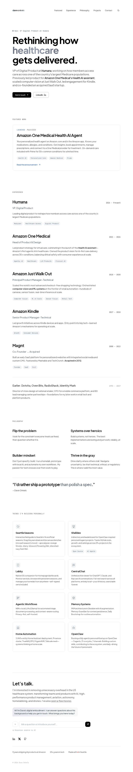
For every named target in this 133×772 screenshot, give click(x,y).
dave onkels (18, 10)
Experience (71, 10)
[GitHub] (25, 739)
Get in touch (20, 95)
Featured (58, 10)
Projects (97, 10)
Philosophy (84, 10)
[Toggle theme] (118, 10)
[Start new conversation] (15, 724)
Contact (108, 10)
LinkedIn (39, 95)
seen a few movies (61, 700)
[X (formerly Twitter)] (19, 739)
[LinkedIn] (13, 739)
